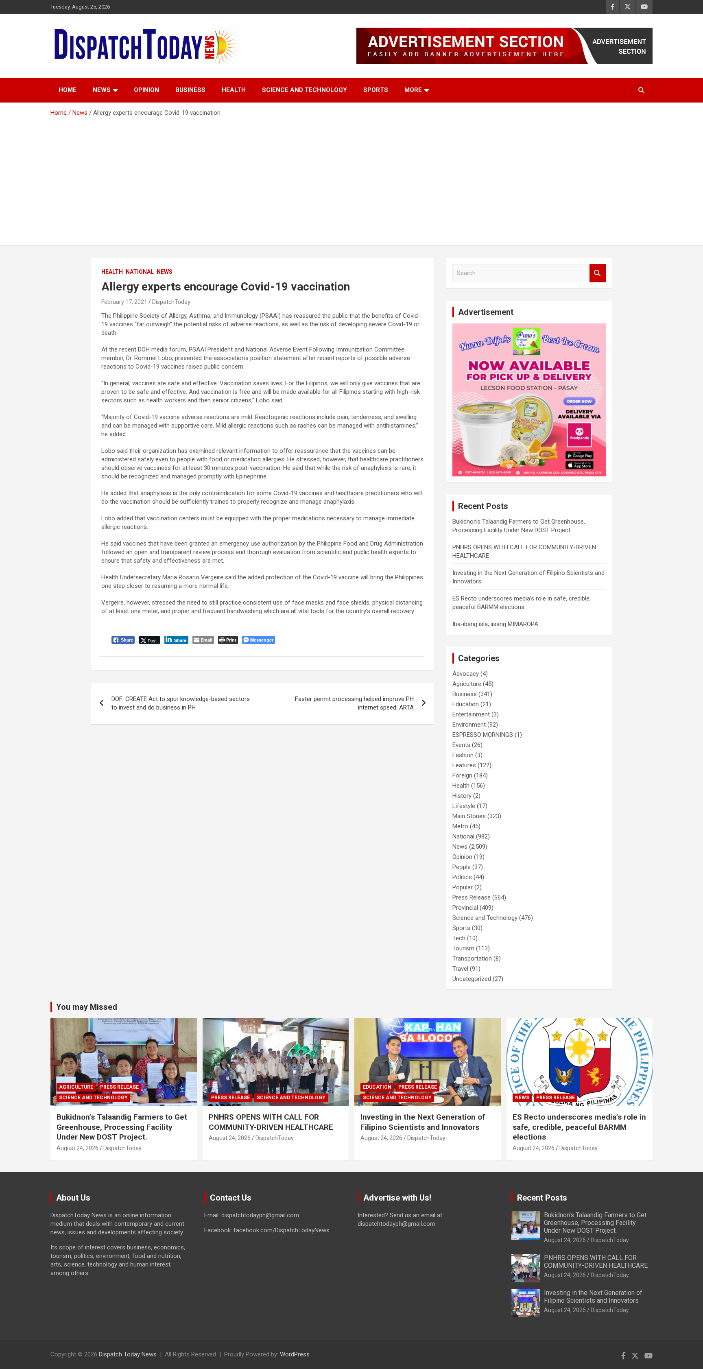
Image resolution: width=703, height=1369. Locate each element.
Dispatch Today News (128, 1354)
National (140, 272)
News (102, 90)
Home (67, 90)
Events (461, 745)
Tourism (463, 948)
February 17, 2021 (124, 302)
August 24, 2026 (77, 1148)
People (461, 867)
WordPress (295, 1354)
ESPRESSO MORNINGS (482, 734)
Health (234, 90)
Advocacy (465, 673)
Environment (469, 724)
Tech (458, 938)
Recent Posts (542, 1198)
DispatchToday (171, 302)
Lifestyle (463, 806)
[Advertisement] (351, 178)
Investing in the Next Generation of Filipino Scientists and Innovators (422, 1122)
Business (190, 90)
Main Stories (469, 816)
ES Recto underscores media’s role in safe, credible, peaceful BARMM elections (579, 1127)
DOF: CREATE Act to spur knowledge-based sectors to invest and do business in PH (180, 703)
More (413, 90)
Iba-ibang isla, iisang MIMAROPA (495, 624)
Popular (462, 887)
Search (597, 273)
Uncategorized (471, 979)
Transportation (472, 958)
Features (464, 765)
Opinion (146, 90)
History (462, 795)
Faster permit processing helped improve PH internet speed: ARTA (354, 703)
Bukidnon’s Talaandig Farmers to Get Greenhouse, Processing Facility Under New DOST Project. (122, 1127)
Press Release (471, 897)
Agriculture (466, 684)
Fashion (463, 755)
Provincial (465, 907)
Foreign (462, 775)
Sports (375, 90)
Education (465, 704)
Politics (462, 877)
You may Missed (86, 1007)
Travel (460, 968)
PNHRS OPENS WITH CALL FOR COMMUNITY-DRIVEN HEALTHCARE (271, 1122)
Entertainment (471, 714)
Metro (460, 826)
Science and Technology (304, 90)
